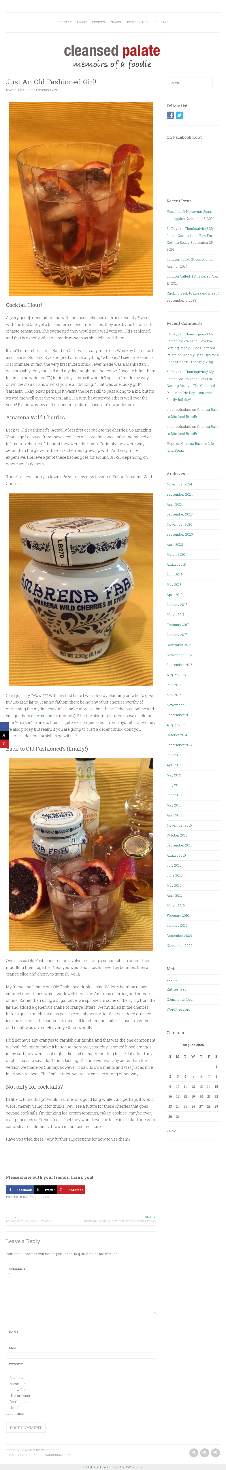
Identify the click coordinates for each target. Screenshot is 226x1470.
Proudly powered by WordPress (32, 1450)
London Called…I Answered (189, 276)
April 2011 (174, 815)
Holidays (161, 22)
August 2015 (176, 725)
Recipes (98, 22)
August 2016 (176, 675)
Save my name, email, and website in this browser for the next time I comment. (22, 1395)
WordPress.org (178, 1009)
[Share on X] (4, 735)
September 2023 (180, 514)
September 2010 (179, 845)
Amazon (44, 715)
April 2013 (174, 765)
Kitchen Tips (138, 22)
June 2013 (174, 755)
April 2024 (175, 504)
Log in (172, 979)
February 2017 (178, 624)
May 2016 (174, 694)
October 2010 (177, 835)
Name (14, 1331)
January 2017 (177, 634)
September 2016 (179, 664)
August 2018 (176, 564)
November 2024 (179, 484)
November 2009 (179, 945)
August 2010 (176, 855)
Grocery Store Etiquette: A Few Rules (28, 1219)
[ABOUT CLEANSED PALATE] (193, 1453)
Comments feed (180, 999)
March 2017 (176, 614)
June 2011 (174, 795)
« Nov (171, 1131)
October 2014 (177, 735)
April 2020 (175, 544)
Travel (116, 22)
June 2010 (175, 875)
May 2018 (174, 584)
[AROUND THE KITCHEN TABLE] (204, 1453)
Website (16, 1364)
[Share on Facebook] (4, 726)
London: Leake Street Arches (190, 259)
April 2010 (175, 895)
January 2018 (177, 604)
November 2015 (179, 705)
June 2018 (175, 574)
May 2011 (174, 805)
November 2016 (179, 654)
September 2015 (179, 715)
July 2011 (174, 785)
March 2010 (176, 905)
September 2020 (180, 534)
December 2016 (179, 645)
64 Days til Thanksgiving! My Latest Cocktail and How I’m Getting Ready (190, 235)
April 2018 (175, 594)
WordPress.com (57, 1455)
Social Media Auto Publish (97, 1467)
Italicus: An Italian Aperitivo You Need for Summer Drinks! (119, 1219)
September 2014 (179, 745)
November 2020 (179, 524)
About (82, 22)
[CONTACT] (215, 1453)
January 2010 (177, 925)
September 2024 (180, 494)
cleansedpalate (44, 90)
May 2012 (174, 775)
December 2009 (179, 935)
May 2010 (174, 885)
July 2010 (174, 865)
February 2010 (178, 915)
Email (14, 1348)
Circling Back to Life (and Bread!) (193, 293)
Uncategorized (36, 1197)
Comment (17, 1271)
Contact (65, 22)
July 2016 (174, 685)
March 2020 (176, 554)
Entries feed (176, 989)
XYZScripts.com (134, 1467)
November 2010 (179, 825)
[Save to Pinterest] (4, 744)
